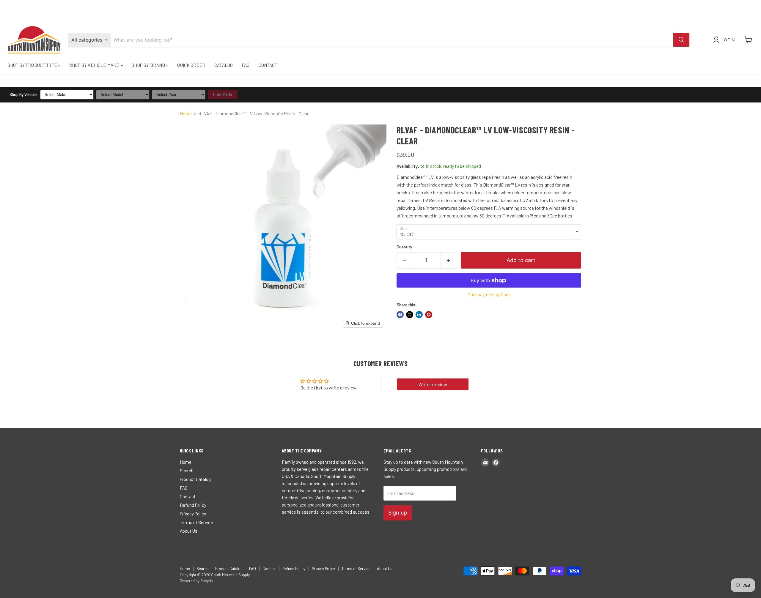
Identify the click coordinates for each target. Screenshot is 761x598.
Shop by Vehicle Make (94, 65)
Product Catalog (195, 479)
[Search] (681, 40)
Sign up (397, 512)
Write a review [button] (433, 384)
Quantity (404, 246)
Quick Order (191, 65)
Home (186, 113)
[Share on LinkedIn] (419, 314)
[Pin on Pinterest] (428, 314)
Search (187, 470)
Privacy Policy (193, 513)
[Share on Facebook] (400, 314)
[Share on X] (409, 314)
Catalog (223, 65)
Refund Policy (193, 505)
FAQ (245, 65)
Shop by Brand (148, 65)
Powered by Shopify (196, 580)
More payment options (489, 294)
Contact (268, 65)
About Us (188, 531)
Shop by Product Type (32, 65)
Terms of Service (196, 522)
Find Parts (222, 94)
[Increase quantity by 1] (448, 260)
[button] (725, 39)
